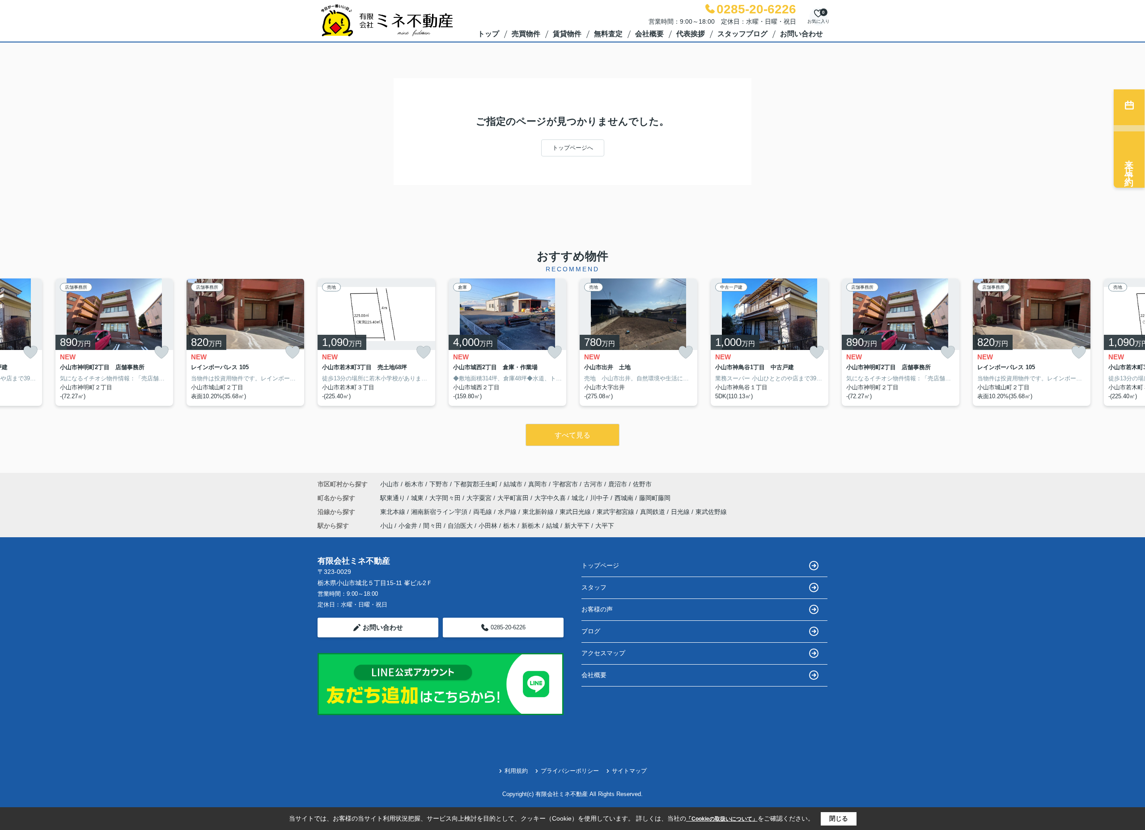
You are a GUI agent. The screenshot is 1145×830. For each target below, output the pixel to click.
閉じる (838, 818)
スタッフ (593, 587)
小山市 (389, 484)
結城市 (513, 484)
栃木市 (414, 484)
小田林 (488, 525)
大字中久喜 (551, 497)
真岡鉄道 (653, 511)
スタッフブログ (742, 34)
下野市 (438, 484)
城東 (418, 497)
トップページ (600, 565)
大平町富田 (513, 497)
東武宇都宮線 (616, 511)
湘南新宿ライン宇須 (440, 511)
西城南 (625, 497)
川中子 (600, 497)
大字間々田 (445, 497)
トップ (488, 34)
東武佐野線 (711, 511)
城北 (579, 497)
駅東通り (393, 497)
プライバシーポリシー (570, 770)
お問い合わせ (801, 34)
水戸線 (508, 511)
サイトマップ (629, 770)
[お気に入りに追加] (30, 352)
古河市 (593, 484)
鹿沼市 (617, 484)
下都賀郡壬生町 (476, 484)
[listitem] (376, 342)
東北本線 (393, 511)
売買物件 (526, 34)
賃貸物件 (567, 34)
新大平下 (576, 525)
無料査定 (608, 34)
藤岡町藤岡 (654, 497)
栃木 (509, 525)
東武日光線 (576, 511)
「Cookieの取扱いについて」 (722, 819)
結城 (552, 525)
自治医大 (460, 525)
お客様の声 (597, 609)
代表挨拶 (690, 34)
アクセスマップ (603, 653)
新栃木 (531, 525)
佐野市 (642, 484)
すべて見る (572, 435)
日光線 (681, 511)
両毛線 (483, 511)
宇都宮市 (565, 484)
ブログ (590, 631)
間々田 (432, 525)
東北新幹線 (539, 511)
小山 (386, 525)
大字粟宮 (479, 497)
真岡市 (537, 484)
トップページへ (572, 147)
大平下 (604, 525)
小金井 (408, 525)
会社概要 (649, 34)
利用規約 (516, 770)
